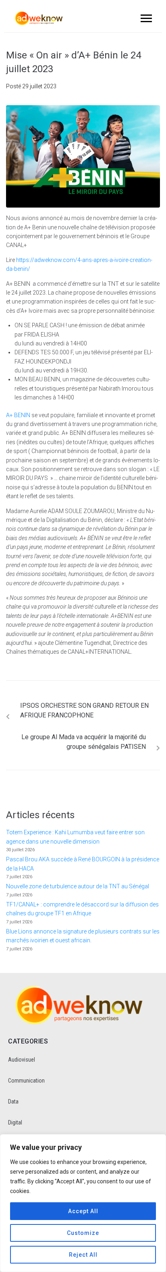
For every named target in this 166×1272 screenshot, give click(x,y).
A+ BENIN (18, 415)
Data (13, 1101)
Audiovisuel (21, 1059)
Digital (15, 1122)
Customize (83, 1233)
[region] (83, 1203)
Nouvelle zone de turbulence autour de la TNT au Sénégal (77, 886)
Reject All (83, 1254)
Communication (26, 1080)
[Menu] (145, 18)
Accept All (83, 1211)
